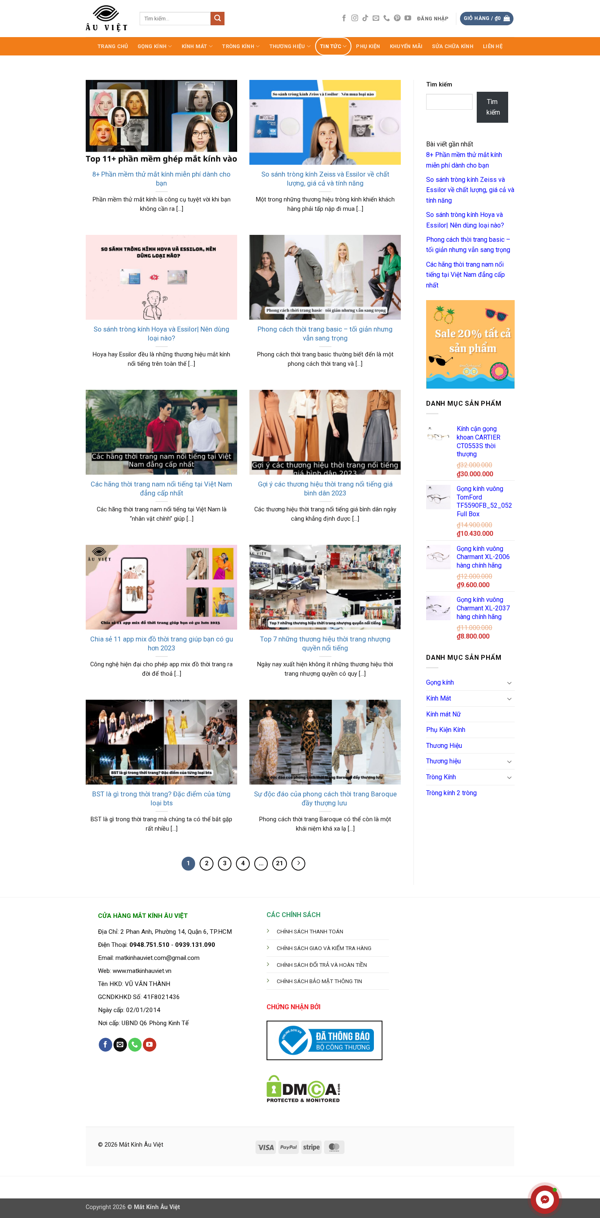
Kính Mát (194, 46)
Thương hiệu (287, 46)
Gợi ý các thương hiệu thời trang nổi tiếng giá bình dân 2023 (325, 488)
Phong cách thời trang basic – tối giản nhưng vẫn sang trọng (325, 333)
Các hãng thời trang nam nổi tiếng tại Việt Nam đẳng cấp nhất (161, 488)
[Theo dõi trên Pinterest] (397, 18)
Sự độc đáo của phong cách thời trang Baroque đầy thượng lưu (325, 798)
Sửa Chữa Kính (452, 46)
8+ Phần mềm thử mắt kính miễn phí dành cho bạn (161, 178)
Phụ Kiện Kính (445, 730)
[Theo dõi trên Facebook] (344, 18)
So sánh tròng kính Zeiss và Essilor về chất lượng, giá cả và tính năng (325, 178)
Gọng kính (440, 682)
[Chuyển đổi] (509, 682)
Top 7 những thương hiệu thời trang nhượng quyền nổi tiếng (325, 643)
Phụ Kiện (368, 46)
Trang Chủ (113, 46)
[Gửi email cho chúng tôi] (376, 18)
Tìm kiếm (439, 84)
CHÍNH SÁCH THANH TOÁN (310, 931)
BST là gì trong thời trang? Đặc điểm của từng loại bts (161, 798)
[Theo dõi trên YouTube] (407, 18)
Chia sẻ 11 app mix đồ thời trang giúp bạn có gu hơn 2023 (161, 643)
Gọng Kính (152, 46)
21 (279, 863)
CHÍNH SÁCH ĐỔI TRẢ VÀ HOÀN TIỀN (322, 965)
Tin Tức (330, 46)
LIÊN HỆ (492, 46)
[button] (433, 18)
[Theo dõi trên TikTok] (365, 18)
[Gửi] (217, 19)
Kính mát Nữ (443, 714)
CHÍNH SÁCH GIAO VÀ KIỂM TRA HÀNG (324, 948)
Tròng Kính (238, 46)
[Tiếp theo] (298, 864)
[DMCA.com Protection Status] (303, 1088)
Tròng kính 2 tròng (451, 793)
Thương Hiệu (444, 745)
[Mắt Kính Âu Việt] (106, 18)
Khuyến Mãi (406, 46)
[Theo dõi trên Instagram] (354, 18)
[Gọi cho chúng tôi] (386, 18)
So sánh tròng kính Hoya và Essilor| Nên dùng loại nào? (161, 333)
